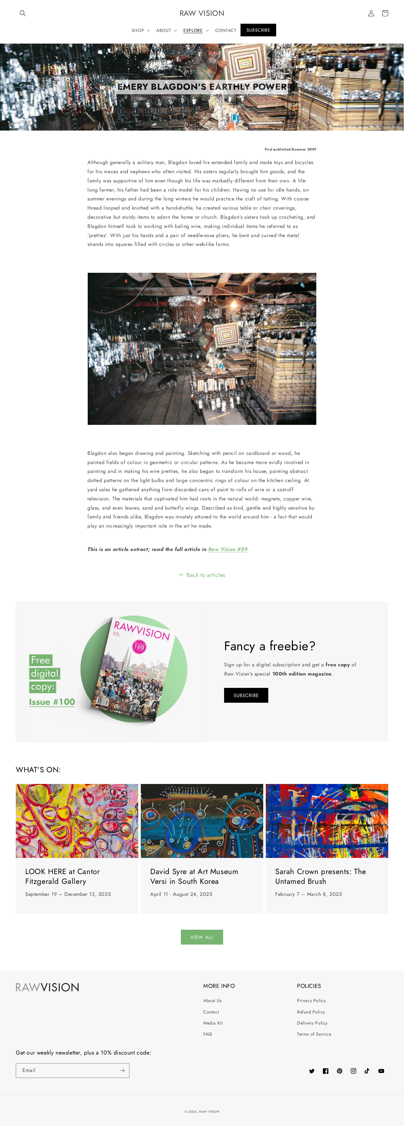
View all (202, 937)
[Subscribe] (122, 1070)
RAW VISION (209, 1111)
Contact (211, 1012)
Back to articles (206, 575)
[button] (23, 13)
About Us (212, 1000)
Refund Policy (311, 1012)
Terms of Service (314, 1034)
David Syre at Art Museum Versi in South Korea (194, 876)
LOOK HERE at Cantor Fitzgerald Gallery (62, 876)
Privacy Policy (311, 1000)
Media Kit (213, 1023)
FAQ (207, 1034)
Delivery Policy (312, 1023)
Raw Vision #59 (227, 549)
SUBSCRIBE (246, 695)
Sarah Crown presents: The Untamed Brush (320, 876)
